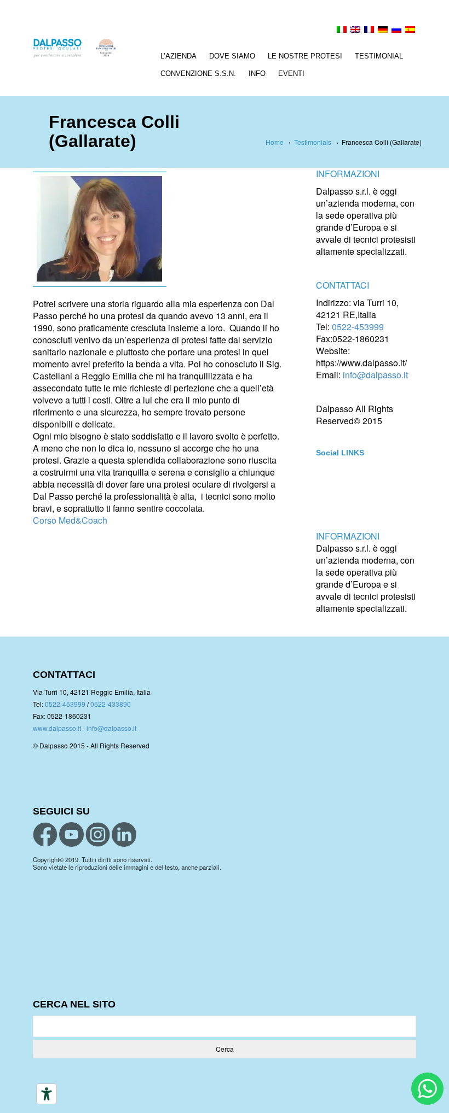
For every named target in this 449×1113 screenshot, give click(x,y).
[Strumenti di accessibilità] (46, 1093)
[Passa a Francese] (369, 30)
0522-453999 (358, 326)
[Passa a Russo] (396, 30)
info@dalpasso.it (375, 374)
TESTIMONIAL (379, 56)
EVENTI (291, 73)
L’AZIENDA (178, 56)
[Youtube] (71, 834)
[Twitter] (43, 554)
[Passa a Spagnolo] (410, 30)
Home (275, 142)
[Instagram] (97, 834)
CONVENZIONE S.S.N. (198, 73)
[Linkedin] (124, 834)
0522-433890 (110, 703)
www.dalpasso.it (57, 728)
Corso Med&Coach (70, 520)
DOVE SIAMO (232, 56)
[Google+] (86, 554)
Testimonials (312, 142)
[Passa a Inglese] (355, 30)
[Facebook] (64, 554)
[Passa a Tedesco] (383, 30)
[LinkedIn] (108, 554)
